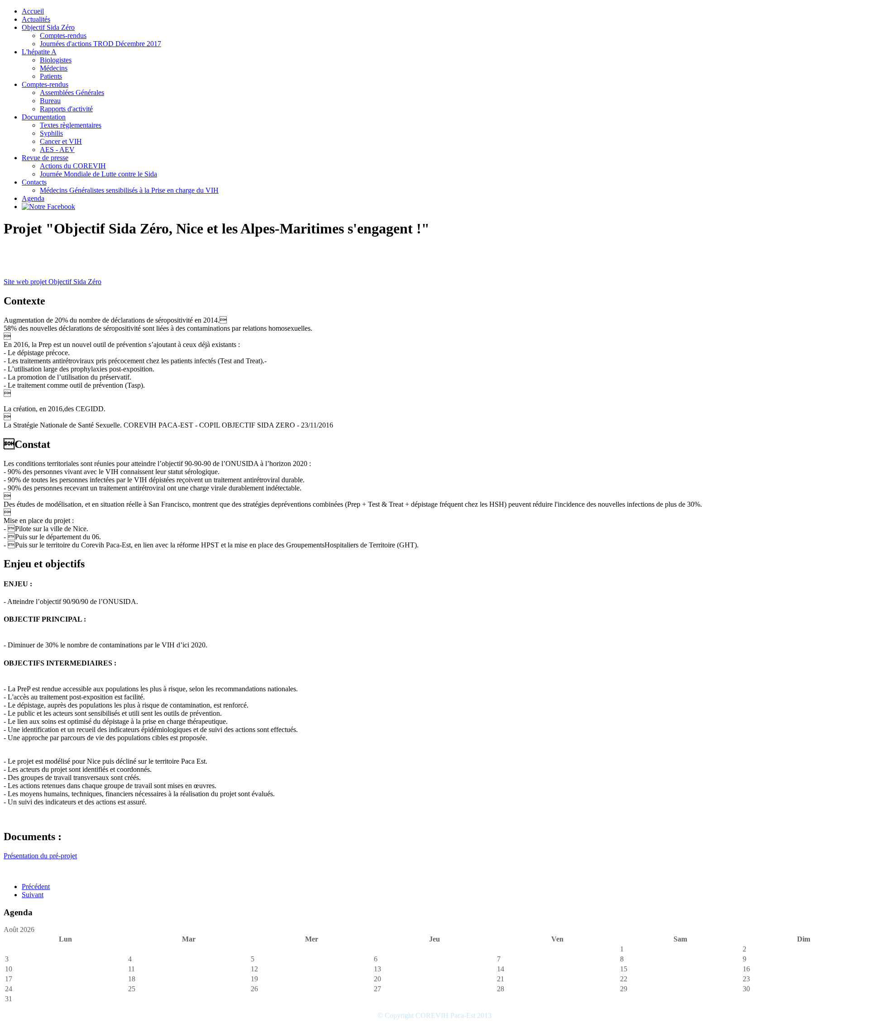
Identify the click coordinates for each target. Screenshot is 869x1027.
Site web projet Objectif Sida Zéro (52, 281)
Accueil (33, 11)
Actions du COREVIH (73, 166)
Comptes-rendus (63, 35)
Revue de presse (45, 158)
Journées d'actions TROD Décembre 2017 (100, 44)
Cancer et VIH (61, 141)
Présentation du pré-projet (40, 856)
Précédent (36, 886)
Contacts (34, 182)
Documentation (44, 117)
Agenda (33, 198)
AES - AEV (57, 149)
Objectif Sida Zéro (48, 27)
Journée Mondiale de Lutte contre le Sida (98, 174)
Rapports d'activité (66, 109)
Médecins (53, 68)
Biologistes (56, 60)
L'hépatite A (39, 52)
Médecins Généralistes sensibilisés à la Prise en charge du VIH (129, 190)
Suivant (32, 895)
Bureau (50, 101)
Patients (51, 76)
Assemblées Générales (72, 92)
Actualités (36, 19)
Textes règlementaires (70, 125)
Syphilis (51, 133)
